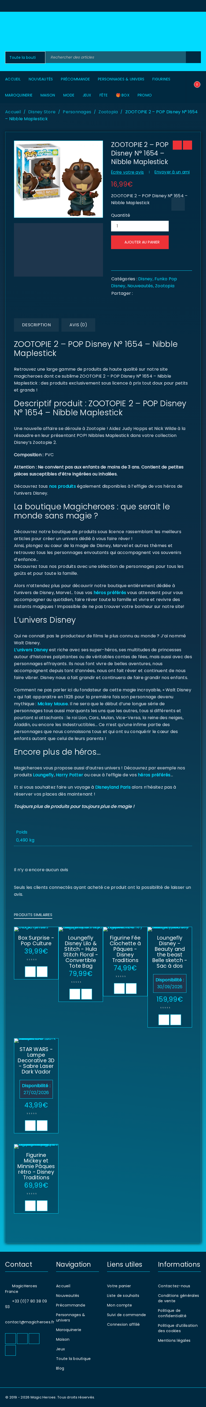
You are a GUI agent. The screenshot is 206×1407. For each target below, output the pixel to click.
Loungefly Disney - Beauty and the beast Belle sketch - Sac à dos (169, 952)
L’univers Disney (31, 650)
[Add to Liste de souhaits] (178, 204)
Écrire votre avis (127, 172)
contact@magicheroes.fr (29, 1322)
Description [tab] (36, 325)
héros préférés (110, 593)
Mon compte (119, 1305)
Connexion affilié (123, 1324)
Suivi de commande (126, 1314)
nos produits (62, 486)
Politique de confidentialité (172, 1313)
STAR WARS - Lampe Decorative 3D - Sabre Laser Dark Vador (36, 1060)
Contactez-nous (174, 1286)
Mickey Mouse (53, 704)
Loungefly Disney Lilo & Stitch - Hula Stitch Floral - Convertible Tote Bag (80, 952)
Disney (145, 279)
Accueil (13, 112)
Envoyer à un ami (172, 172)
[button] (74, 994)
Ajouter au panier (142, 242)
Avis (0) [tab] (78, 325)
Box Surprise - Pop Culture (36, 940)
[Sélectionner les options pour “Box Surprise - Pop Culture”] (30, 971)
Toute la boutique (73, 1358)
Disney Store (42, 112)
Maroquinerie (68, 1329)
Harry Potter (69, 775)
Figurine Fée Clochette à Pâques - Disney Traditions (125, 949)
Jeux (60, 1349)
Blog (60, 1368)
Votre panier (119, 1286)
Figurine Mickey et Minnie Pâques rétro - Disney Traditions (36, 1166)
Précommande (70, 1305)
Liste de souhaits (123, 1295)
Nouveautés (140, 286)
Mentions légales (174, 1340)
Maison (63, 1339)
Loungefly (43, 775)
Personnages (77, 112)
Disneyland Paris (113, 787)
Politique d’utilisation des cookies (178, 1328)
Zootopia (108, 112)
